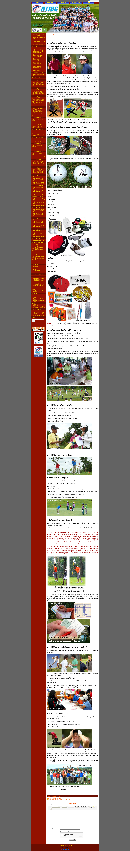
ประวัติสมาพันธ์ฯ (50, 2)
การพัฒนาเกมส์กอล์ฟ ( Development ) (55, 798)
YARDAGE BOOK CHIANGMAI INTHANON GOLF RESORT (59, 799)
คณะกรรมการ (63, 2)
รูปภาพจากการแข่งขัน (76, 2)
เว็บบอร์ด (88, 2)
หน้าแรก (37, 2)
